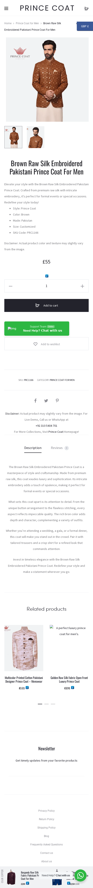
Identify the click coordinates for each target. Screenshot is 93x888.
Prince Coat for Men (27, 23)
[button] (40, 703)
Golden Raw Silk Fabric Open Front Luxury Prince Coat (69, 679)
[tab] (33, 447)
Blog (46, 836)
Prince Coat (55, 432)
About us (46, 861)
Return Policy (46, 819)
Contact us (46, 852)
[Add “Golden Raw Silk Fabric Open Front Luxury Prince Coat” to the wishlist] (83, 630)
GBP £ (85, 26)
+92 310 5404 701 (46, 426)
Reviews (59, 448)
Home (7, 23)
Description (33, 448)
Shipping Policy (46, 827)
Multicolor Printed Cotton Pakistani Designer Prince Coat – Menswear (24, 679)
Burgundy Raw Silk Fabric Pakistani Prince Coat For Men (32, 875)
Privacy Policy (46, 810)
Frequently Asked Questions (46, 844)
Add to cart (50, 305)
